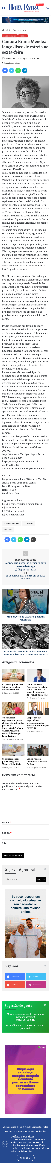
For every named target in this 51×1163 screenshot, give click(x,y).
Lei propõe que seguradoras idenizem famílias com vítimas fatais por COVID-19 (38, 723)
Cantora (29, 524)
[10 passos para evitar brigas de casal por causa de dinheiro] (13, 675)
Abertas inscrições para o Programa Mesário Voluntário (11, 761)
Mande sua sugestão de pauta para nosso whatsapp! (25, 566)
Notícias (23, 36)
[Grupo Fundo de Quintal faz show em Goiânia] (38, 750)
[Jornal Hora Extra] (25, 7)
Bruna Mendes (12, 524)
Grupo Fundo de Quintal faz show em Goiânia (37, 761)
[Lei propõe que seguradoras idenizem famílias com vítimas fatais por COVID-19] (38, 708)
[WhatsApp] (18, 70)
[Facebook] (5, 70)
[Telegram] (24, 70)
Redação (9, 59)
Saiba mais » (26, 1151)
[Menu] (3, 8)
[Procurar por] (47, 8)
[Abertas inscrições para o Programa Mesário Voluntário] (13, 750)
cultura (8, 529)
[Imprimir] (33, 539)
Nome (6, 822)
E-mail (7, 832)
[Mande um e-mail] (14, 59)
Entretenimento (21, 30)
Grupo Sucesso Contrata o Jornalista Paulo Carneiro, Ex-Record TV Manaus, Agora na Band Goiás (37, 689)
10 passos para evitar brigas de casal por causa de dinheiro (12, 687)
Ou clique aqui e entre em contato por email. (26, 577)
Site (4, 843)
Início (7, 30)
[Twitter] (11, 70)
